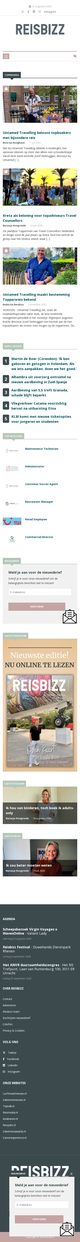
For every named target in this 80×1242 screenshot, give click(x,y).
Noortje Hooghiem (14, 142)
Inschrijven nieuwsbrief (16, 1018)
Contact (7, 999)
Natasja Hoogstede (14, 225)
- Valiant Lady (30, 931)
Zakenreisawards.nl (14, 1131)
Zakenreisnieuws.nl (14, 1100)
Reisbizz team (11, 1011)
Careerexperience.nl (14, 1137)
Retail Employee (36, 519)
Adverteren (9, 1005)
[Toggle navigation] (6, 56)
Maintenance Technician (41, 448)
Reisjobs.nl (9, 1125)
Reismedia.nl (10, 1112)
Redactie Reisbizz (13, 304)
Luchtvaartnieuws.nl (15, 1093)
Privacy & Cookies (14, 1030)
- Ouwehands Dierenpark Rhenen (37, 949)
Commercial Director (39, 537)
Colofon (7, 1024)
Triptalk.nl (8, 1106)
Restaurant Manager (39, 501)
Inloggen (50, 11)
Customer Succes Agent (41, 484)
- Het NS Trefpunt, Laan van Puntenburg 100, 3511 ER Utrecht (38, 969)
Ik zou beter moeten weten (29, 865)
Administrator (34, 466)
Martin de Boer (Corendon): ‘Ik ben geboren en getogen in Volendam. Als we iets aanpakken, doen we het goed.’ (44, 363)
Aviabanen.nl (10, 1119)
